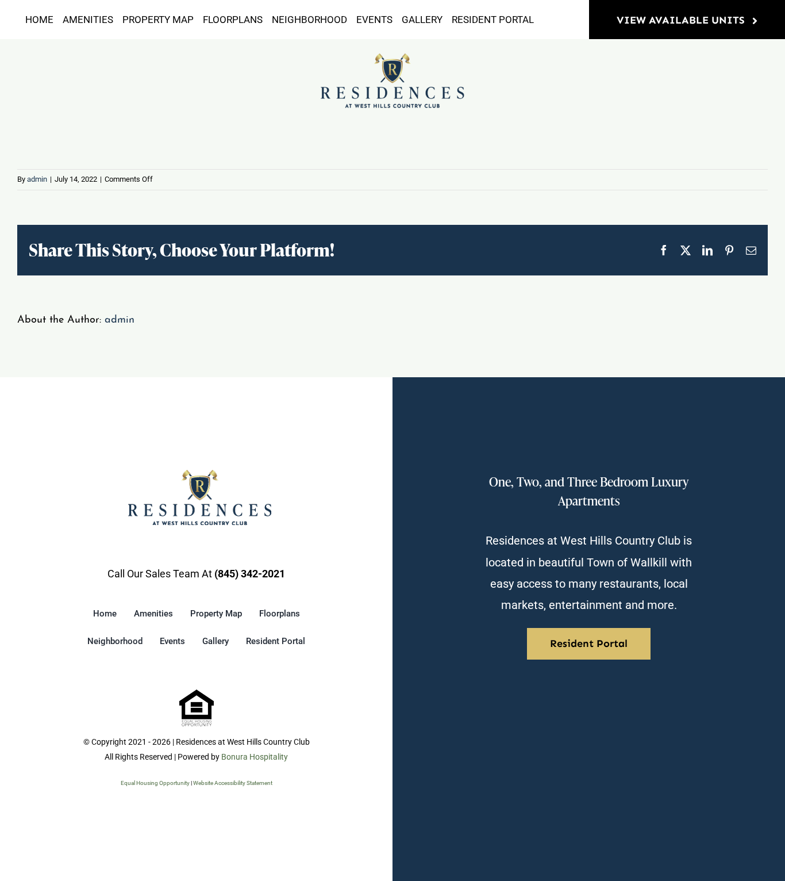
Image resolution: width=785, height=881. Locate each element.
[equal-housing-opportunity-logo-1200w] (196, 694)
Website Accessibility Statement (232, 783)
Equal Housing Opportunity (155, 783)
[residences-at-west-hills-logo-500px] (392, 58)
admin (37, 179)
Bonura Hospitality (254, 756)
